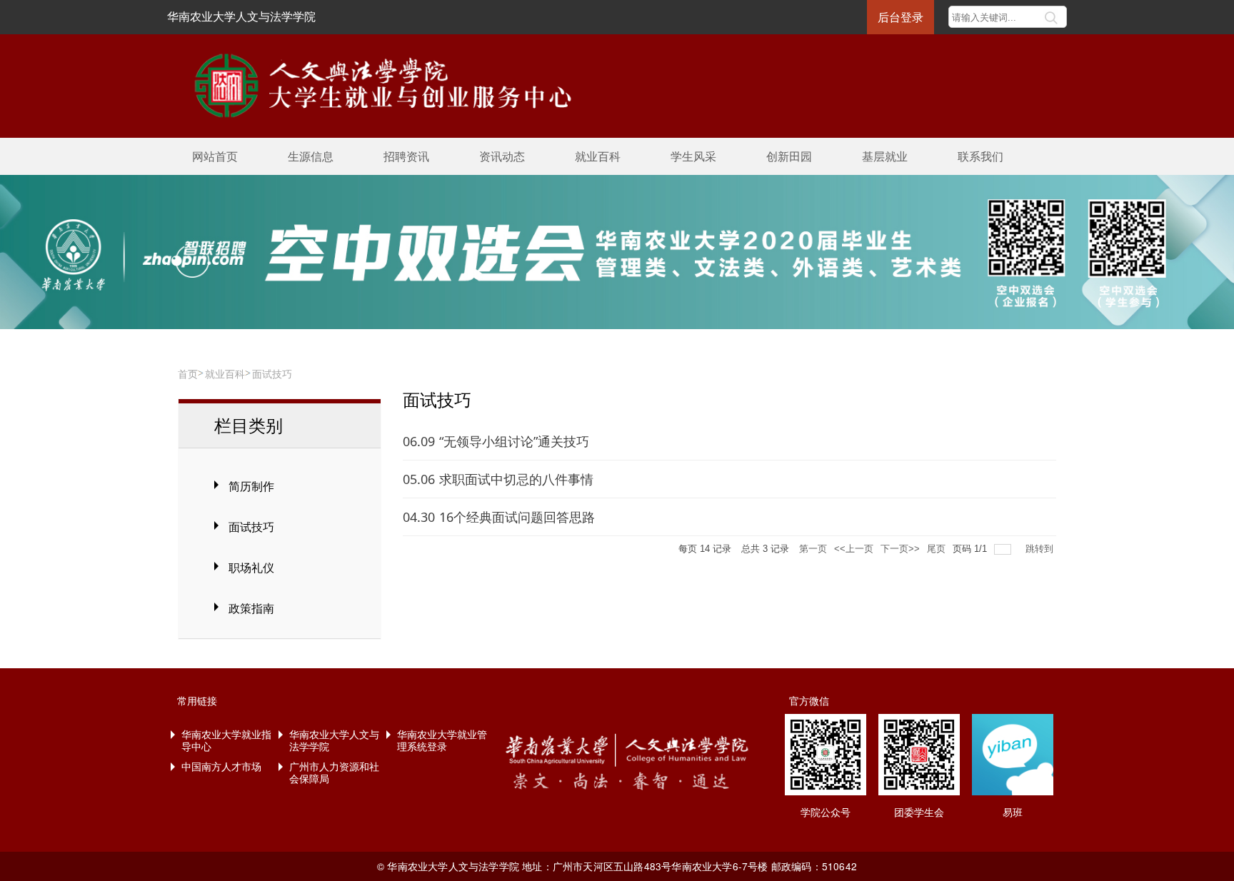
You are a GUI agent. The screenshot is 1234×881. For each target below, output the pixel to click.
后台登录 (900, 17)
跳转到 (1040, 548)
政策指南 (251, 608)
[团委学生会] (919, 754)
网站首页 (215, 156)
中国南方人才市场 (221, 766)
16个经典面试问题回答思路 (517, 516)
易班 (1013, 812)
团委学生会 (919, 812)
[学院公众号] (825, 754)
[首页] (374, 84)
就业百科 (598, 156)
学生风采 (693, 156)
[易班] (1012, 754)
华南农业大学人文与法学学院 (241, 16)
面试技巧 (272, 373)
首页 (188, 373)
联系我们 (980, 156)
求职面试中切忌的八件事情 (516, 479)
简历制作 (251, 486)
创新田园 (789, 156)
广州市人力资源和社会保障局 (334, 772)
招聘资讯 (406, 156)
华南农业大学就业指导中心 (226, 740)
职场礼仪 (251, 567)
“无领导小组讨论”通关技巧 (514, 441)
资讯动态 (502, 156)
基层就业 (885, 156)
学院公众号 (826, 812)
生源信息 (310, 156)
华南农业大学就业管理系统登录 (442, 740)
